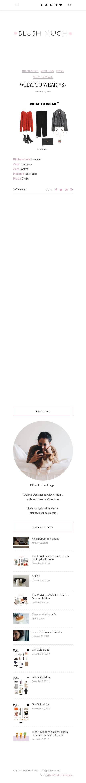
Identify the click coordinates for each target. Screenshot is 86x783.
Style (60, 71)
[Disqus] (43, 243)
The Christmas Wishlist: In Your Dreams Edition (50, 597)
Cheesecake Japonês (44, 614)
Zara (16, 164)
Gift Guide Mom (41, 677)
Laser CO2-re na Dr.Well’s (47, 631)
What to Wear (43, 77)
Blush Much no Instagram (60, 775)
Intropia (18, 173)
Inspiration (30, 71)
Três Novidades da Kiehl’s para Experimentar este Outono (50, 733)
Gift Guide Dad (40, 649)
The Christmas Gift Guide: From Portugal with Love (50, 557)
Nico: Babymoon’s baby (45, 538)
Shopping (47, 71)
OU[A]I (36, 576)
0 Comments (20, 189)
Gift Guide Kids (40, 704)
